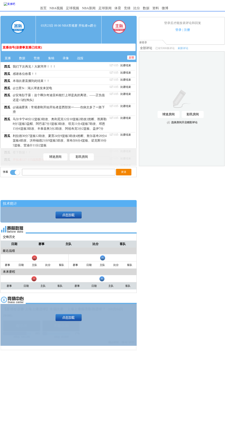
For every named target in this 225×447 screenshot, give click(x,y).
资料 (155, 8)
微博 (165, 8)
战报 (80, 58)
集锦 (51, 58)
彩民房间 (82, 156)
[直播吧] (9, 4)
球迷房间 (55, 156)
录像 (66, 58)
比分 (136, 8)
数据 (146, 8)
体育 (117, 8)
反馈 (131, 57)
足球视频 (72, 8)
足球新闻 (105, 8)
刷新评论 (183, 48)
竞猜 (127, 8)
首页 (43, 8)
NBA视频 (56, 8)
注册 (187, 29)
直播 (8, 58)
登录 (178, 29)
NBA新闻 (89, 8)
